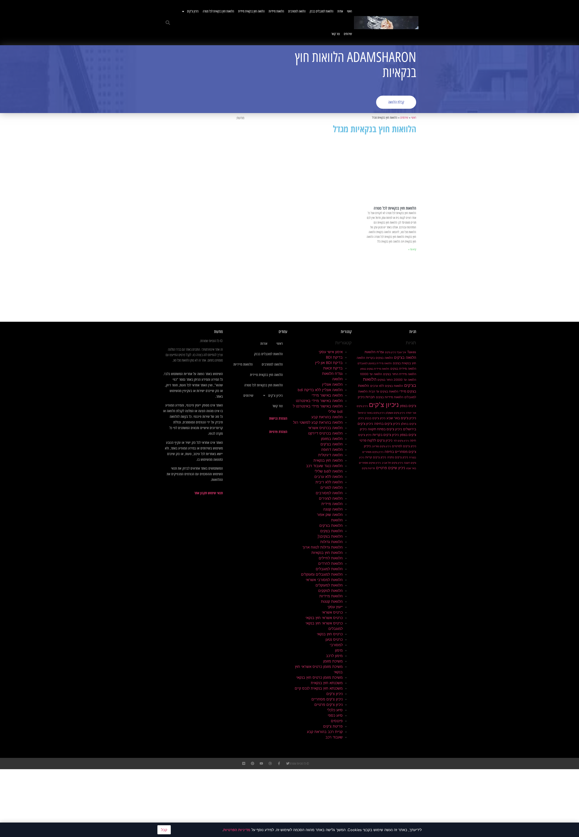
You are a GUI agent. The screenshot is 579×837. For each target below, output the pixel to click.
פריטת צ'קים (368, 468)
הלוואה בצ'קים (405, 357)
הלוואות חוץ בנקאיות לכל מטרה (218, 11)
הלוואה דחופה (332, 449)
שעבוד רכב (334, 737)
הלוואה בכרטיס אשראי (325, 428)
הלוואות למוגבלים (329, 569)
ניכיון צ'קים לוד (401, 440)
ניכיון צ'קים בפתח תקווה (385, 429)
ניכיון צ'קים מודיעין (381, 446)
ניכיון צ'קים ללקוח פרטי (375, 440)
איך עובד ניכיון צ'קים (395, 352)
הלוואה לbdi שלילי (329, 471)
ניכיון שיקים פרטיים (390, 468)
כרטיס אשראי (332, 612)
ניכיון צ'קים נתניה (397, 457)
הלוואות (337, 520)
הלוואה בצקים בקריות (379, 357)
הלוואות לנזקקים (330, 590)
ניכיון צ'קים (193, 11)
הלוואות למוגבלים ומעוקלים (322, 574)
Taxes (411, 352)
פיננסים (337, 721)
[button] (167, 22)
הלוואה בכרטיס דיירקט (325, 433)
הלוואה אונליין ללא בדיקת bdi (320, 390)
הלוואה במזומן (332, 438)
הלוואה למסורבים (297, 11)
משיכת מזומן (333, 661)
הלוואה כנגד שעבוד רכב (324, 465)
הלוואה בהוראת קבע (327, 417)
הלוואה (337, 379)
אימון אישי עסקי (331, 352)
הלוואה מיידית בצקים (403, 368)
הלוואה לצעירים (331, 498)
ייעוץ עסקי (335, 607)
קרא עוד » (412, 249)
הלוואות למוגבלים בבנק (321, 11)
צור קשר (335, 34)
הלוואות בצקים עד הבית (383, 391)
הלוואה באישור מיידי (327, 395)
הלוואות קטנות (332, 601)
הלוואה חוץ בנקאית (328, 460)
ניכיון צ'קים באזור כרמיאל (371, 412)
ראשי (349, 11)
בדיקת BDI (334, 357)
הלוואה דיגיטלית (330, 455)
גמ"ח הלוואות (374, 352)
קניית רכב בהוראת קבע (325, 731)
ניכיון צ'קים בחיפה (387, 424)
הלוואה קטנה (333, 509)
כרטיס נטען (334, 639)
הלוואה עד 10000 (371, 374)
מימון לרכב (334, 655)
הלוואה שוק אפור (330, 514)
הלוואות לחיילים (331, 558)
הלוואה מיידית (332, 503)
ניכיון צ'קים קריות (375, 457)
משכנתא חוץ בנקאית (327, 683)
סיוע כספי (335, 715)
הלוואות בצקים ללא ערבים (386, 386)
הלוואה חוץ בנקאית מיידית (251, 11)
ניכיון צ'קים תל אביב (392, 462)
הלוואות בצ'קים (331, 525)
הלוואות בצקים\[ (330, 536)
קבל (164, 830)
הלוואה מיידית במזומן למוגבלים (375, 363)
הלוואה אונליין (332, 384)
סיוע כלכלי (335, 710)
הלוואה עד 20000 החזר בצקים (396, 379)
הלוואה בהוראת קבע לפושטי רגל (318, 422)
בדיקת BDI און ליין (329, 362)
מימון (339, 650)
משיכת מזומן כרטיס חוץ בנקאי (319, 677)
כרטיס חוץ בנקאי (330, 634)
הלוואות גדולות (331, 541)
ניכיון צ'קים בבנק (375, 418)
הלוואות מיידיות (276, 11)
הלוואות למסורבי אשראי (324, 579)
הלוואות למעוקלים (329, 585)
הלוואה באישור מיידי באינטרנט (319, 400)
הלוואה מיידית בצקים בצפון (374, 368)
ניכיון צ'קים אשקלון (395, 412)
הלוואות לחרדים (330, 563)
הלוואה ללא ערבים (328, 476)
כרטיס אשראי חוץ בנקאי (324, 617)
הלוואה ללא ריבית (329, 482)
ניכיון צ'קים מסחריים (327, 699)
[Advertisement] (225, 79)
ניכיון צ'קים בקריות (386, 435)
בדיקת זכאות (333, 368)
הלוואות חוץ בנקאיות (327, 552)
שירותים (348, 34)
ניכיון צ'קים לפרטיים (404, 446)
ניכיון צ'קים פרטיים (328, 704)
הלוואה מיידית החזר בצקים (399, 374)
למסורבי (336, 645)
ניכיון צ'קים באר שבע (401, 418)
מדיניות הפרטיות (236, 830)
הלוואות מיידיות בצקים (389, 397)
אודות (340, 11)
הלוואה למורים (331, 487)
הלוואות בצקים (331, 531)
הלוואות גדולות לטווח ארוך (322, 547)
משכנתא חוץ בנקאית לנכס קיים (319, 688)
